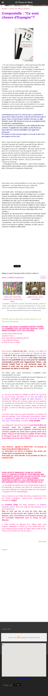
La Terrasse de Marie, (24, 2)
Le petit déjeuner (11, 306)
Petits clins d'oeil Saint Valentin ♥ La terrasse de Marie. (12, 298)
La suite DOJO (14, 303)
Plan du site (12, 637)
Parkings (35, 303)
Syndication (23, 637)
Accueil (4, 8)
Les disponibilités (21, 308)
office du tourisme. (20, 357)
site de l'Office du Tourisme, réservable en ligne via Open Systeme (24, 398)
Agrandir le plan (24, 678)
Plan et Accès (28, 303)
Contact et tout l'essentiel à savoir (26, 306)
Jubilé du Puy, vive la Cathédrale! (35, 298)
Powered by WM (34, 637)
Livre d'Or (13, 308)
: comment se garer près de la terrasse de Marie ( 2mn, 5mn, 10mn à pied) (24, 419)
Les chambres (5, 303)
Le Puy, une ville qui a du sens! (19, 8)
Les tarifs (21, 303)
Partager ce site (7, 685)
